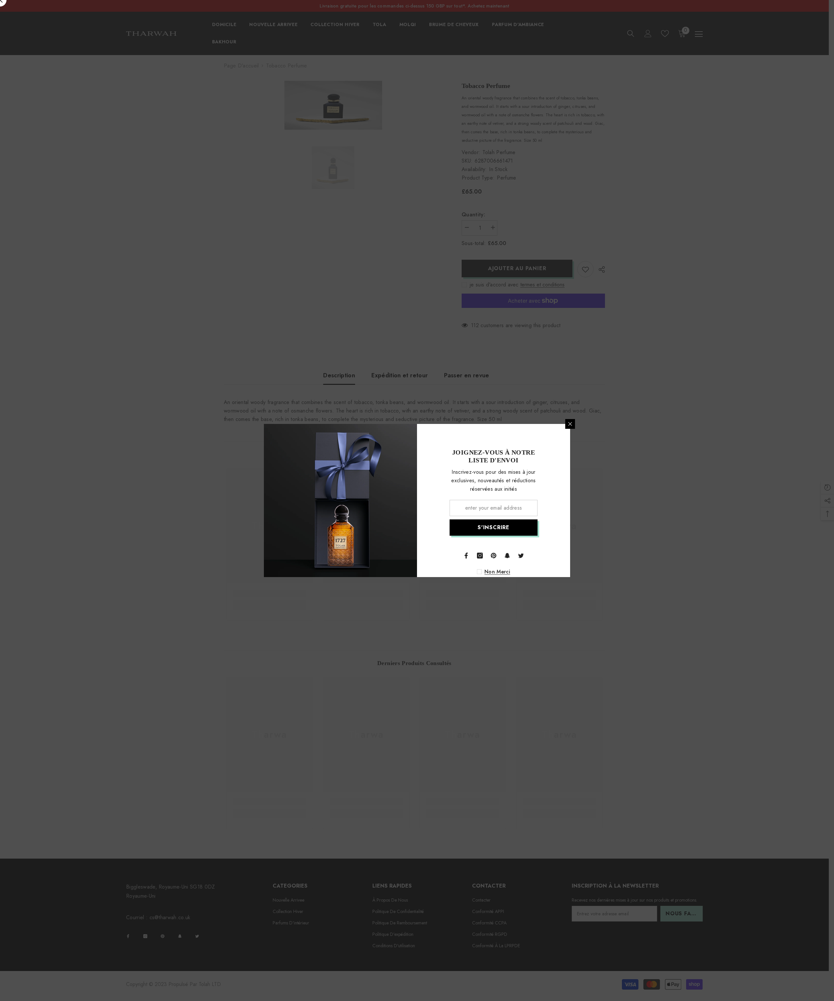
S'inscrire (494, 527)
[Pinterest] (493, 555)
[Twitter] (521, 555)
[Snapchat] (507, 555)
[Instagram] (480, 555)
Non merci (497, 571)
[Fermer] (570, 424)
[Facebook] (466, 555)
